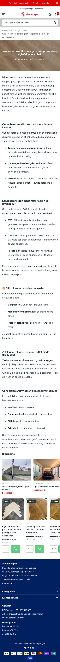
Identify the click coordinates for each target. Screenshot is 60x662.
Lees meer (7, 493)
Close (57, 3)
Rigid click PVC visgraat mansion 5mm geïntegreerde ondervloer (11, 531)
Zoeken (55, 22)
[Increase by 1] (8, 546)
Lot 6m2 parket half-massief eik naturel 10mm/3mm (35, 529)
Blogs (17, 30)
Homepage (7, 30)
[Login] (50, 14)
